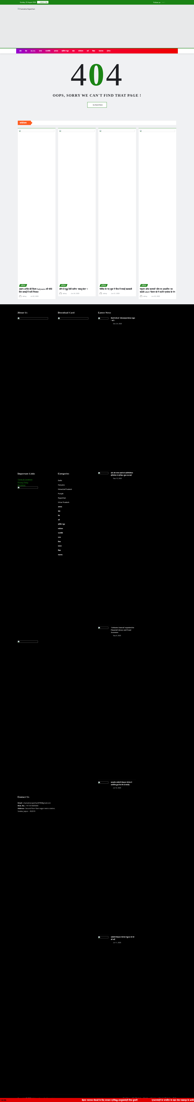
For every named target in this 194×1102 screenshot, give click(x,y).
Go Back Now (98, 105)
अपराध (56, 51)
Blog (33, 51)
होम (21, 51)
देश (26, 51)
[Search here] (175, 51)
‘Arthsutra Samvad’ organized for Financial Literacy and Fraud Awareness (122, 630)
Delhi (60, 480)
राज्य (40, 51)
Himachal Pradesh (65, 489)
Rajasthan (62, 498)
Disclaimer (22, 485)
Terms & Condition (25, 480)
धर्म (88, 51)
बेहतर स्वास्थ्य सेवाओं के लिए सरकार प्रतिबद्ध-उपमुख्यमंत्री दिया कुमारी (78, 1099)
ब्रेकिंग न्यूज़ (65, 51)
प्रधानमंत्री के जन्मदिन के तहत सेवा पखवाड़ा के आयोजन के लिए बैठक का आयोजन (152, 1099)
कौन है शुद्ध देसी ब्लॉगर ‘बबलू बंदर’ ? (73, 289)
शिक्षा (93, 51)
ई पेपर (108, 51)
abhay (25, 296)
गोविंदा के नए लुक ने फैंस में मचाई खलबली (116, 289)
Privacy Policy (23, 482)
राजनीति (47, 51)
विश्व (59, 541)
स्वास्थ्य (101, 51)
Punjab (60, 493)
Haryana (61, 485)
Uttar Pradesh (63, 502)
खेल (73, 51)
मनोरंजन (80, 51)
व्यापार (60, 546)
